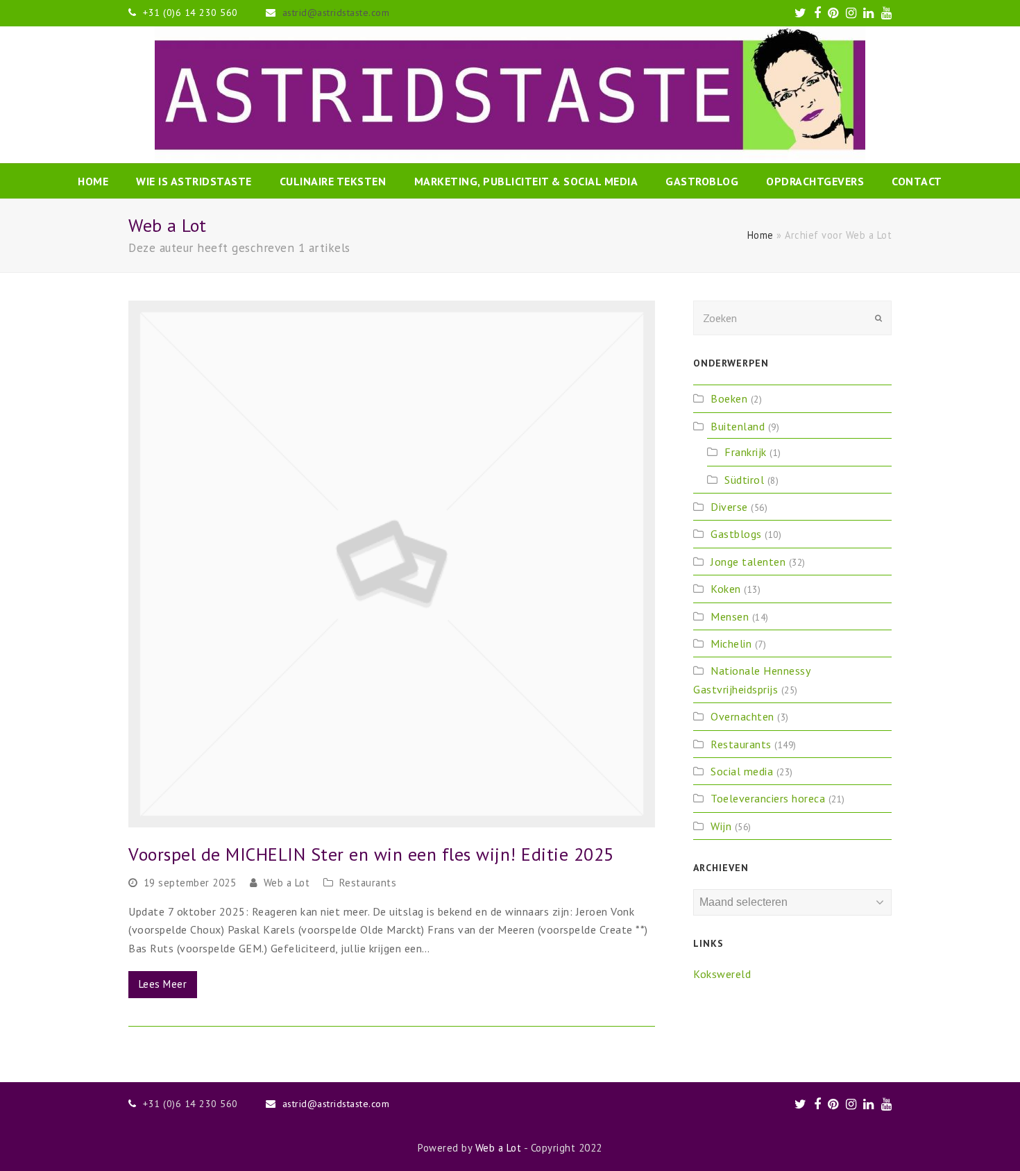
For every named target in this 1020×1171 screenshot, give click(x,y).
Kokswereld (722, 974)
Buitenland (738, 426)
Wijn (721, 826)
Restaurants (368, 882)
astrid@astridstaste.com (336, 12)
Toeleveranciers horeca (768, 798)
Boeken (729, 398)
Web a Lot (287, 882)
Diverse (729, 507)
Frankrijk (745, 452)
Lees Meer (163, 984)
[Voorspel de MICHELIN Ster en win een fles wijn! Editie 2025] (391, 564)
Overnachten (742, 716)
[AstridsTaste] (510, 94)
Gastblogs (736, 534)
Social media (742, 771)
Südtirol (744, 480)
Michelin (731, 643)
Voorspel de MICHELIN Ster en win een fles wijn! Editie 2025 (371, 854)
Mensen (730, 616)
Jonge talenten (748, 561)
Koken (726, 589)
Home (760, 235)
